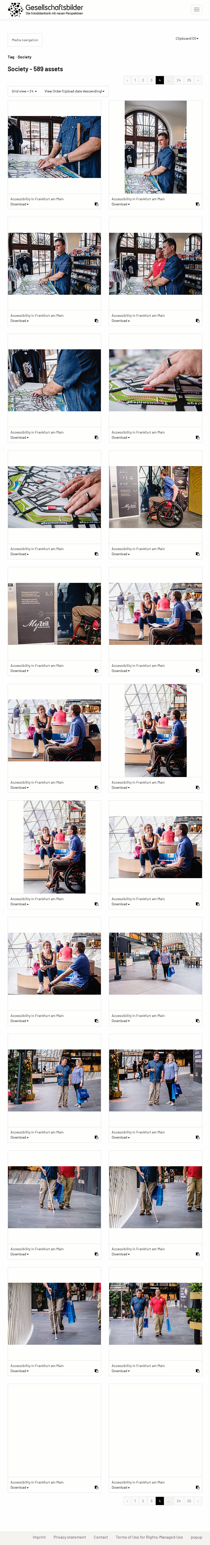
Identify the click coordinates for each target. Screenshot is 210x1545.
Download (18, 204)
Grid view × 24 (23, 91)
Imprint (41, 1536)
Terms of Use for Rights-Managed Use (151, 1536)
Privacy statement (72, 1536)
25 (189, 80)
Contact (103, 1536)
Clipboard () (186, 38)
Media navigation (25, 40)
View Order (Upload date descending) (73, 91)
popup (198, 1536)
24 (179, 80)
